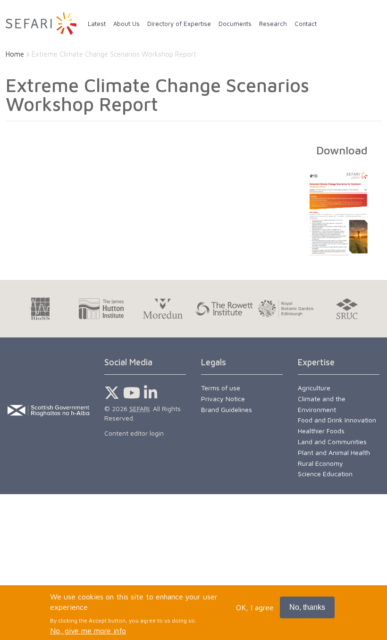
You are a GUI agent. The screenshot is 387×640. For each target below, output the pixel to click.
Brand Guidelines (226, 409)
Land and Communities (332, 442)
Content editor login (134, 433)
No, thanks (307, 607)
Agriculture (314, 388)
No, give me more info (88, 630)
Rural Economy (320, 463)
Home (15, 54)
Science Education (325, 474)
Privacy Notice (223, 399)
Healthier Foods (321, 431)
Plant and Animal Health (334, 452)
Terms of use (220, 388)
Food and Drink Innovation (337, 420)
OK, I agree (255, 607)
